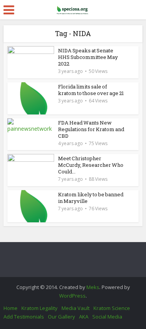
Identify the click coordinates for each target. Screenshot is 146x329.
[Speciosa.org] (73, 9)
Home (11, 308)
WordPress (72, 295)
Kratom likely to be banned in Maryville (90, 197)
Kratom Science (111, 308)
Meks (92, 287)
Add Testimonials (24, 316)
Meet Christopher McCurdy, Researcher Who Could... (90, 165)
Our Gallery (61, 316)
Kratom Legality (39, 308)
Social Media (107, 316)
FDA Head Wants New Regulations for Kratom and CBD (91, 129)
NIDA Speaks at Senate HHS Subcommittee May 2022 (88, 57)
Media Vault (76, 308)
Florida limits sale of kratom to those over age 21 (91, 90)
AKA (83, 316)
